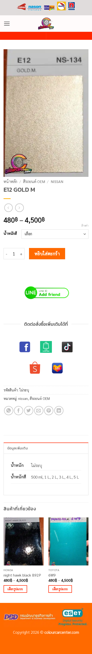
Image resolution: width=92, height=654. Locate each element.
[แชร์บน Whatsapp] (8, 410)
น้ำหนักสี (10, 233)
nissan (57, 181)
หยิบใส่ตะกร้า (47, 253)
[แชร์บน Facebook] (18, 410)
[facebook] (24, 346)
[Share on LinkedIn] (58, 410)
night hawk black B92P (22, 575)
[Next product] (8, 207)
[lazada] (57, 368)
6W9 (52, 575)
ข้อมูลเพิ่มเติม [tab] (17, 448)
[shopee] (35, 368)
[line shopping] (46, 346)
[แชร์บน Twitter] (28, 410)
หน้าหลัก (10, 181)
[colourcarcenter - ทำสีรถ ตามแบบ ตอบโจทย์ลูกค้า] (46, 23)
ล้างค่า (84, 225)
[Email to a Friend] (38, 410)
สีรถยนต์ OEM (34, 181)
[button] (7, 23)
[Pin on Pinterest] (48, 410)
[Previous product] (19, 207)
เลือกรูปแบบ (15, 589)
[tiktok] (67, 346)
